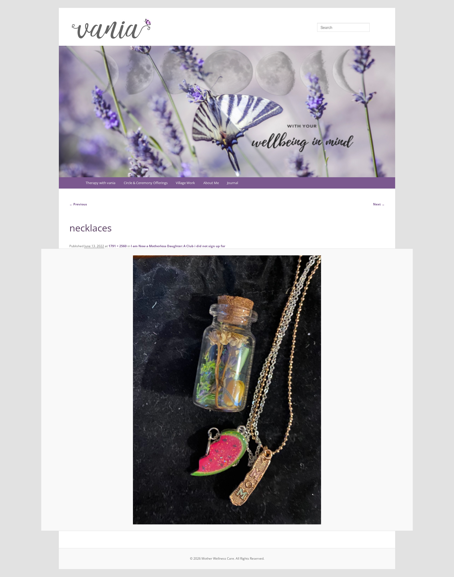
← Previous (78, 204)
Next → (379, 204)
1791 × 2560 (118, 246)
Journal (232, 182)
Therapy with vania (100, 182)
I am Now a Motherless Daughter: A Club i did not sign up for (178, 246)
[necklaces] (227, 389)
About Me (211, 182)
